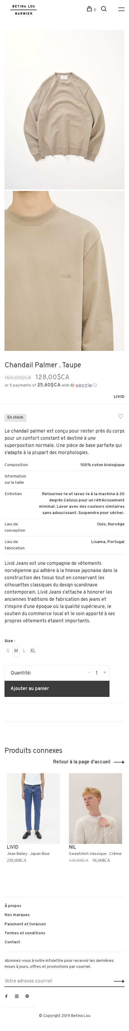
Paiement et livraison (25, 924)
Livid (119, 396)
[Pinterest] (27, 997)
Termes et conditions (24, 933)
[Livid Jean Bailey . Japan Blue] (33, 808)
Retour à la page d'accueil (81, 762)
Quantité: (21, 673)
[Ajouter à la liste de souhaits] (120, 417)
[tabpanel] (33, 829)
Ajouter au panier (29, 689)
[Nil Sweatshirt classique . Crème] (95, 808)
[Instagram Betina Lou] (17, 997)
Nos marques (17, 915)
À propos (12, 906)
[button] (50, 385)
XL (33, 651)
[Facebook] (6, 997)
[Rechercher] (104, 10)
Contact (12, 942)
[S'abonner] (117, 981)
